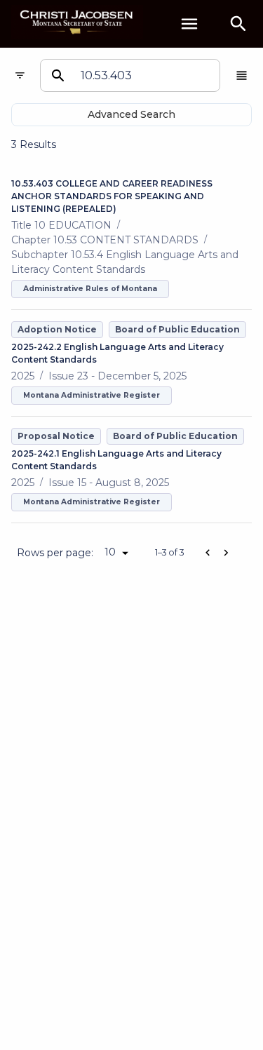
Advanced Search (131, 114)
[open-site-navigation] (189, 24)
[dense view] (241, 75)
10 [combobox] (110, 552)
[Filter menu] (20, 75)
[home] (77, 23)
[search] (238, 24)
